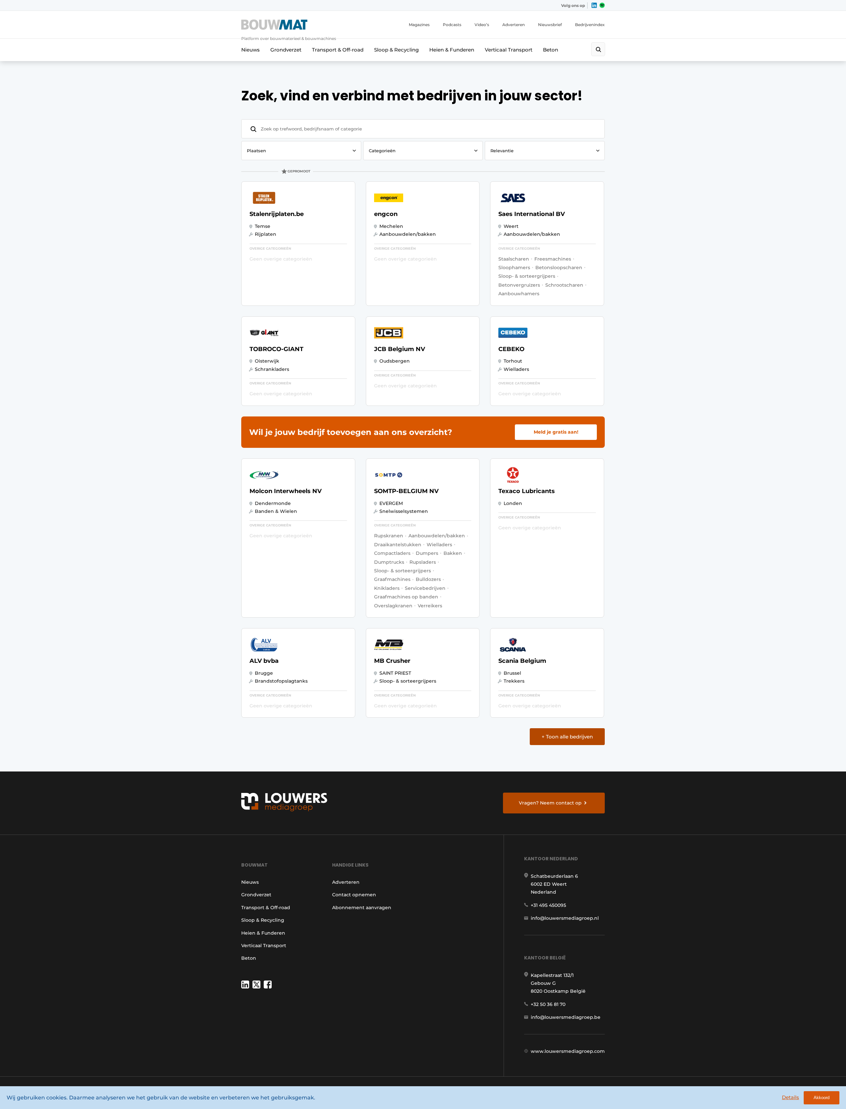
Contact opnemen (354, 895)
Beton (550, 50)
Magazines (419, 24)
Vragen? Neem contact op (550, 803)
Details (790, 1097)
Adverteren (513, 24)
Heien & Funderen (451, 50)
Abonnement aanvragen (361, 908)
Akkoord (821, 1097)
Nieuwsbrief (550, 24)
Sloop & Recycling (396, 50)
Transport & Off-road (338, 50)
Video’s (482, 24)
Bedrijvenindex (590, 24)
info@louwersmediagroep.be (565, 1017)
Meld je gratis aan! (556, 432)
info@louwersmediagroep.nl (565, 918)
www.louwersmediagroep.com (568, 1051)
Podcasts (452, 24)
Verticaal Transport (508, 50)
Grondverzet (285, 50)
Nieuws (250, 50)
